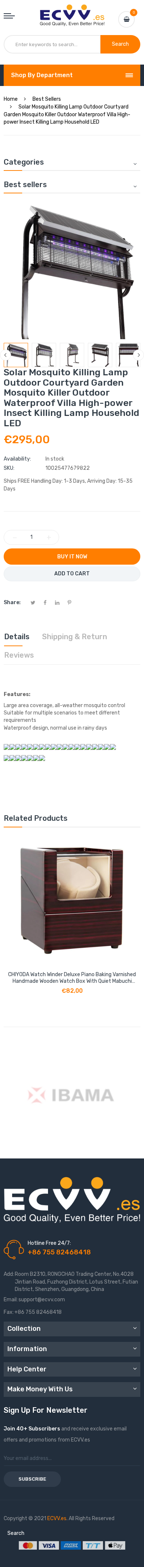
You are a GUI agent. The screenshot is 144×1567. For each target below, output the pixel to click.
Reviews (19, 655)
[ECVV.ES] (72, 11)
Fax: (9, 1312)
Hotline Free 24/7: (49, 1243)
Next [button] (138, 355)
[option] (16, 355)
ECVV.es (56, 1518)
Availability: (17, 459)
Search (15, 1533)
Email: (11, 1299)
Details (17, 636)
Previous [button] (5, 355)
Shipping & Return (74, 636)
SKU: (9, 468)
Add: (9, 1274)
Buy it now (72, 557)
